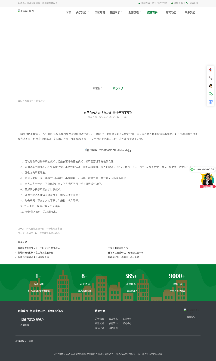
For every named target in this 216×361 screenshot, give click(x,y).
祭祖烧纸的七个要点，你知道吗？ (124, 257)
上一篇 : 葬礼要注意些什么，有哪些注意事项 (40, 228)
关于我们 (81, 12)
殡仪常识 (118, 88)
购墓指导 (98, 88)
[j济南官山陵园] (108, 150)
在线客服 (193, 2)
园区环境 (100, 12)
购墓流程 (134, 12)
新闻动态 (171, 12)
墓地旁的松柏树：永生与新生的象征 (35, 252)
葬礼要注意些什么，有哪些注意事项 (125, 252)
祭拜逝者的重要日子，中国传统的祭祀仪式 (39, 248)
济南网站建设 (155, 354)
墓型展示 (115, 12)
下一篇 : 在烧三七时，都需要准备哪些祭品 (39, 233)
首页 (68, 12)
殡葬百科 (152, 12)
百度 (31, 341)
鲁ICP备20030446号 (125, 354)
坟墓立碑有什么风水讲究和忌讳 (33, 257)
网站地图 (113, 328)
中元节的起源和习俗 (118, 248)
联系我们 (190, 12)
